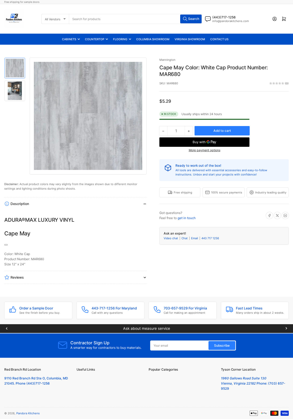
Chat (185, 238)
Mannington (167, 59)
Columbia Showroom (152, 39)
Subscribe (222, 345)
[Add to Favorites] (6, 244)
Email (195, 238)
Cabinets (69, 39)
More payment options (204, 150)
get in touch (187, 218)
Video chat (171, 238)
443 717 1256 (210, 238)
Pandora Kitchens (28, 413)
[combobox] (135, 19)
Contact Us (219, 39)
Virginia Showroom (190, 39)
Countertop (94, 39)
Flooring (120, 39)
